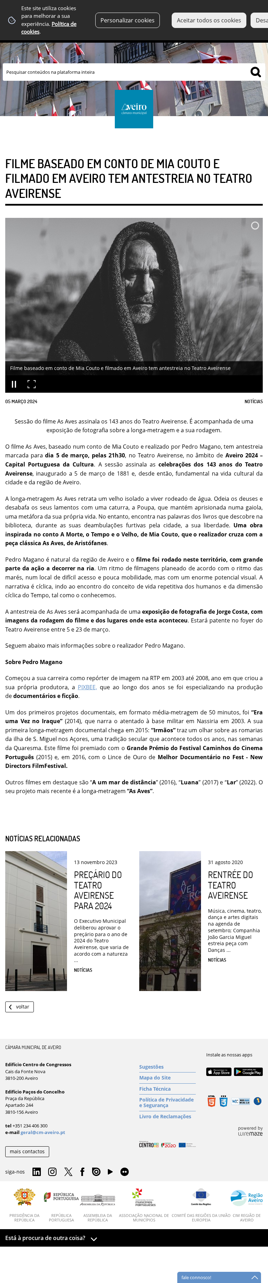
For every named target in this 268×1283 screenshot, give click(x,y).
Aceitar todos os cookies (209, 20)
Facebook (82, 1172)
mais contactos (27, 1151)
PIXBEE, (87, 687)
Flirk (124, 1172)
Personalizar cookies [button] (127, 20)
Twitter (68, 1172)
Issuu (96, 1172)
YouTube (110, 1173)
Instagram (52, 1172)
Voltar (22, 1006)
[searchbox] (134, 72)
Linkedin (36, 1172)
